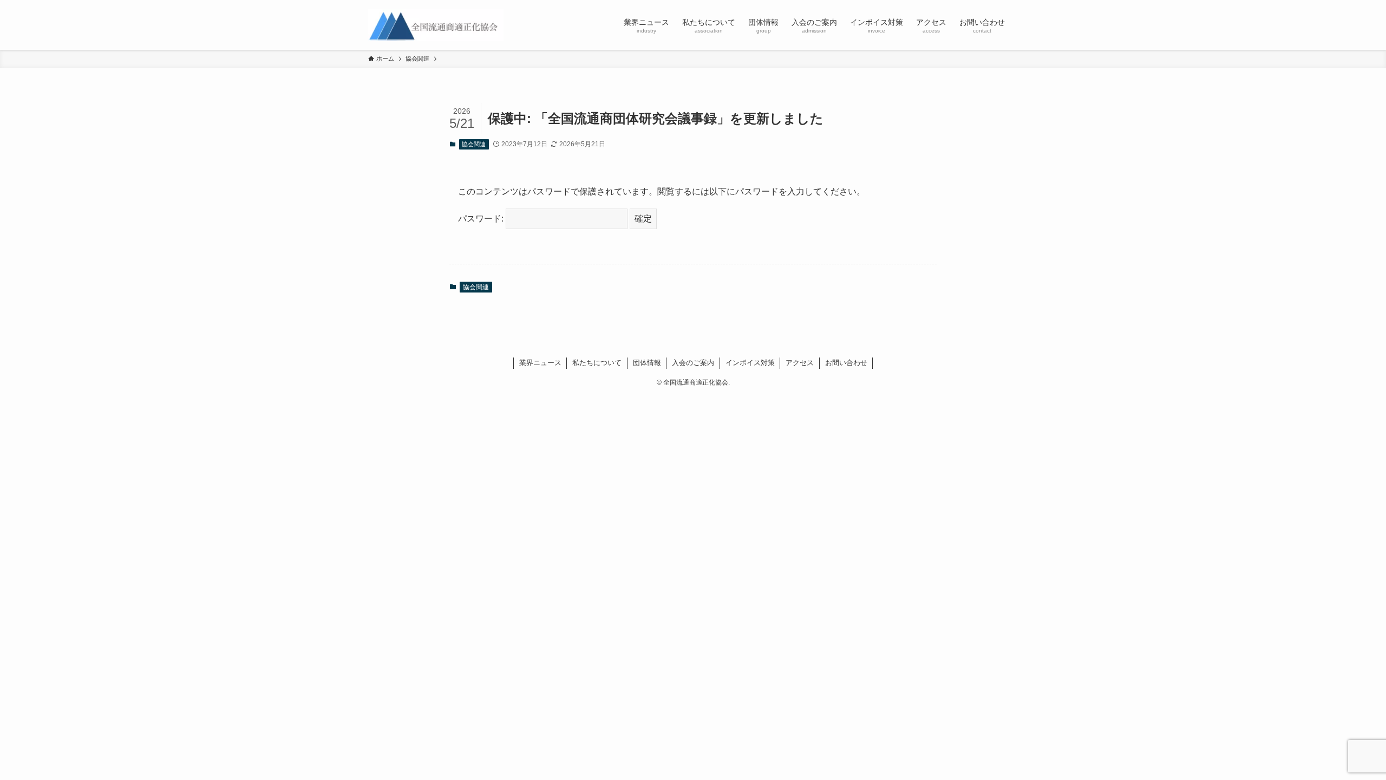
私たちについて (597, 363)
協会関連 (474, 144)
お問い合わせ (846, 363)
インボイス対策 (750, 363)
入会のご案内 (693, 363)
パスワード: (482, 218)
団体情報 (647, 363)
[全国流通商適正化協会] (436, 25)
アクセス (800, 363)
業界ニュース (540, 363)
